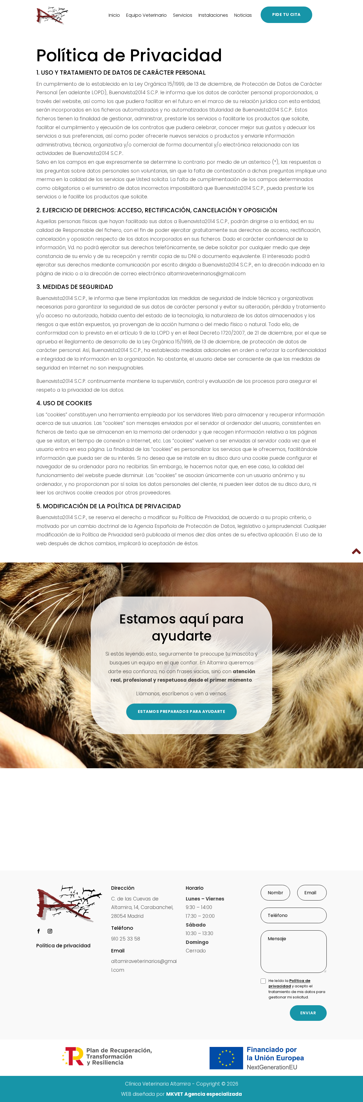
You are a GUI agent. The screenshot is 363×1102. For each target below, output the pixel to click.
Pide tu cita (286, 14)
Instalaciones (213, 15)
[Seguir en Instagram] (49, 931)
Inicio (114, 15)
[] (357, 562)
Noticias (243, 15)
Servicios (182, 15)
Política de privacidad (289, 983)
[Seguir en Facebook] (38, 931)
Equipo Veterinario (146, 15)
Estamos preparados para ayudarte (181, 711)
